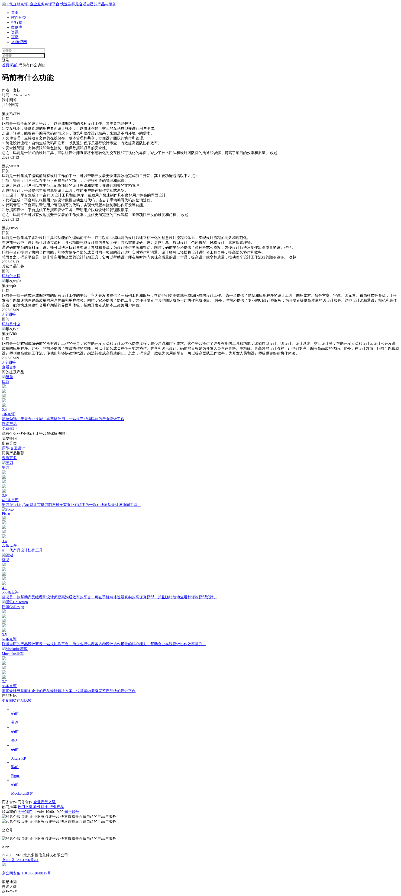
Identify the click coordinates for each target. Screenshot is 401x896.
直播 (15, 37)
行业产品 (56, 807)
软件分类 (18, 17)
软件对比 (41, 807)
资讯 (15, 32)
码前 (14, 65)
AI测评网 (19, 42)
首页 (15, 13)
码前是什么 (11, 324)
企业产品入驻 (44, 802)
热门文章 (25, 807)
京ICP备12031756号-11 (20, 860)
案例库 (16, 27)
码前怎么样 (11, 276)
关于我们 (25, 812)
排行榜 (16, 22)
